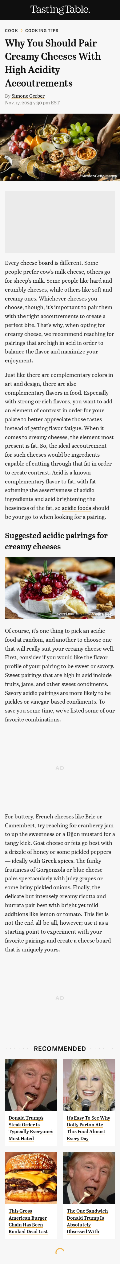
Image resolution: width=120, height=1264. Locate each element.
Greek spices (57, 860)
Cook (11, 30)
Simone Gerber (28, 95)
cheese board (36, 262)
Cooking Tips (41, 30)
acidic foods (76, 507)
